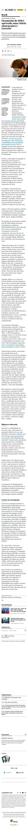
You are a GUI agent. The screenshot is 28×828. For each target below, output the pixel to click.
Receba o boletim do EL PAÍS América (12, 597)
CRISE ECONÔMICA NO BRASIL (8, 18)
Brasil (4, 15)
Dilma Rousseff (12, 630)
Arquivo (4, 753)
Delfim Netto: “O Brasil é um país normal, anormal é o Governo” (6, 92)
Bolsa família (6, 505)
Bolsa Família (19, 211)
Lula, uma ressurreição (11, 702)
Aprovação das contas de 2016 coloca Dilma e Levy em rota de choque (18, 610)
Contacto (4, 812)
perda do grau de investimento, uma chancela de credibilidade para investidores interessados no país (12, 141)
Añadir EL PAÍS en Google (9, 55)
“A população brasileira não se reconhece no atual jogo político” (6, 101)
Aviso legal (17, 812)
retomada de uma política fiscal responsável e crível (13, 346)
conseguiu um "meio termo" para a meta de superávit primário (14, 119)
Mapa (14, 814)
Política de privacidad (7, 814)
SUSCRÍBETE (20, 9)
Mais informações (5, 637)
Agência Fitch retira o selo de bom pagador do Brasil (18, 620)
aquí (24, 641)
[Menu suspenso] (3, 10)
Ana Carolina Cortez (14, 44)
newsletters (5, 734)
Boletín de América (7, 738)
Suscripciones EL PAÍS (19, 814)
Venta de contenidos (10, 812)
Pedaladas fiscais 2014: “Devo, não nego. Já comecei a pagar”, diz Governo (5, 111)
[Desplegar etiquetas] (25, 630)
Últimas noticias (6, 694)
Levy (18, 432)
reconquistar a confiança (10, 225)
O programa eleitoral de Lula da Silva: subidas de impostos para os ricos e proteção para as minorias (14, 707)
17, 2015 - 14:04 (16, 46)
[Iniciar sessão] (25, 10)
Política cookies (22, 812)
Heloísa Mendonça (14, 623)
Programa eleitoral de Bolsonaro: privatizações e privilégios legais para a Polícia (12, 713)
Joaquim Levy (5, 630)
